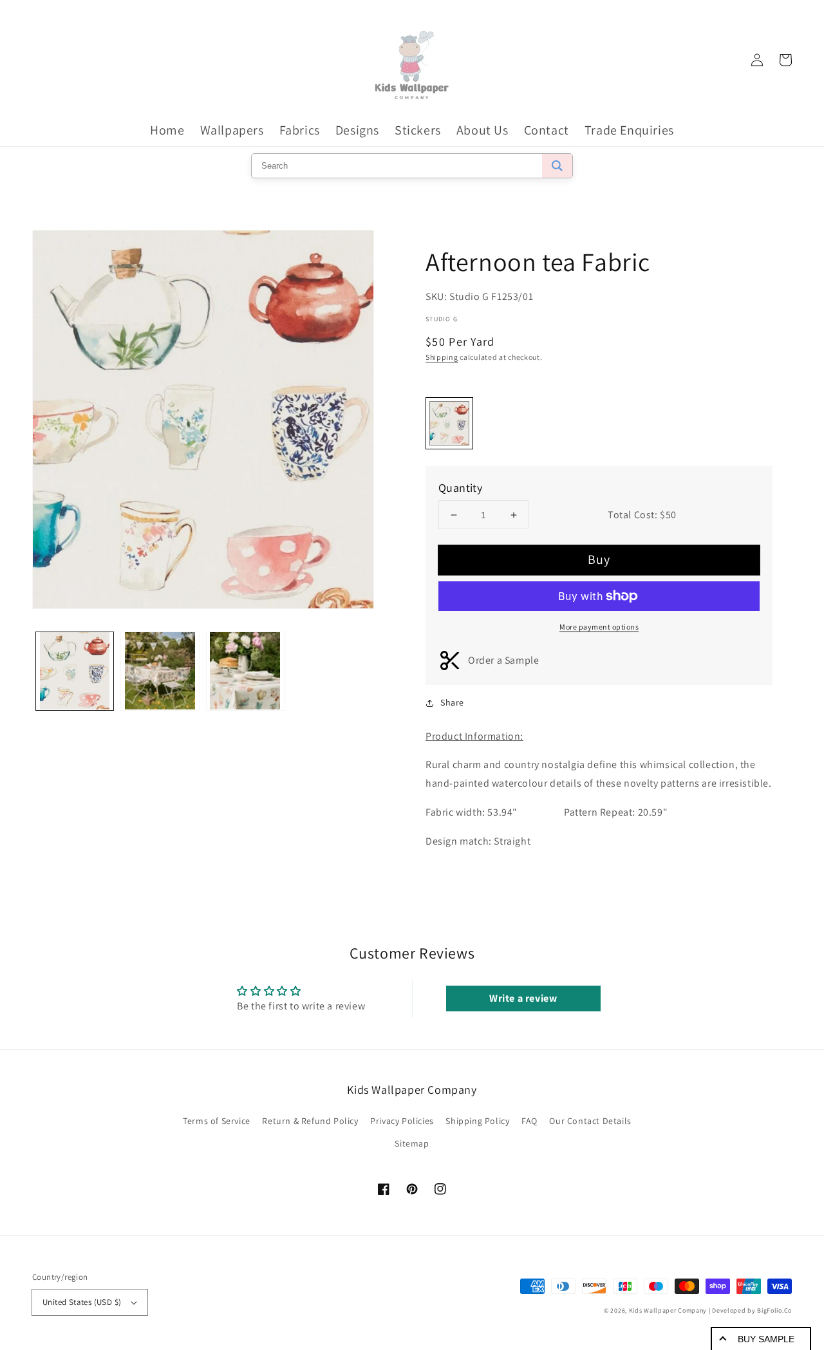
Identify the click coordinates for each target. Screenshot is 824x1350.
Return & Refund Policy (310, 1121)
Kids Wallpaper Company (668, 1310)
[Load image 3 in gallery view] (245, 671)
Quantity (460, 487)
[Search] (557, 166)
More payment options (599, 627)
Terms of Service (216, 1121)
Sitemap (412, 1143)
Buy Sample (766, 1339)
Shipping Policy (477, 1121)
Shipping (442, 357)
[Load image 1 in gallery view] (74, 671)
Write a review (523, 998)
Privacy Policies (402, 1121)
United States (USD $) (81, 1302)
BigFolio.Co (774, 1310)
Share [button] (452, 702)
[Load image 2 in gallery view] (159, 671)
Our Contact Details (590, 1121)
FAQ (529, 1121)
